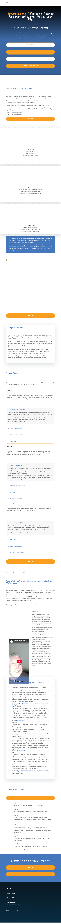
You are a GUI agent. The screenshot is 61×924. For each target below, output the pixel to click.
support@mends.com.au (14, 904)
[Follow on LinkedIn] (13, 914)
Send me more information (30, 874)
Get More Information (30, 59)
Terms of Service (12, 898)
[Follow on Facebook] (7, 914)
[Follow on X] (10, 914)
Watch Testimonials (30, 45)
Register (30, 52)
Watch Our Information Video (30, 66)
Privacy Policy (11, 893)
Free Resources (11, 889)
